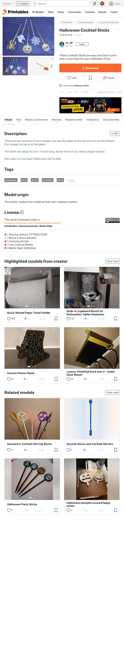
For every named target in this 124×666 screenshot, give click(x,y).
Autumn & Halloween (109, 22)
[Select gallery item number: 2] (30, 306)
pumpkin (48, 180)
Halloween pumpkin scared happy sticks (88, 504)
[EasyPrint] (94, 3)
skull (24, 180)
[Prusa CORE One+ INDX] (90, 105)
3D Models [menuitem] (38, 11)
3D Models (67, 22)
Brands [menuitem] (102, 11)
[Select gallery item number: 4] (35, 306)
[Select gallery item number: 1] (26, 306)
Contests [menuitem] (90, 11)
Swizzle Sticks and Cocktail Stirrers (90, 443)
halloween (10, 180)
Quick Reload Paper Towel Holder (29, 312)
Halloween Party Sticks (22, 504)
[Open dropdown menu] (118, 30)
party (60, 180)
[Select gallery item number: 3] (32, 306)
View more (112, 261)
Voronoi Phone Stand (20, 373)
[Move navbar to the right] (119, 12)
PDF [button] (116, 133)
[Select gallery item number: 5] (37, 306)
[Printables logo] (15, 12)
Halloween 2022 (81, 85)
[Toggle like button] (9, 319)
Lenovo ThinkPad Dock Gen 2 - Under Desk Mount (91, 373)
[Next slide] (51, 66)
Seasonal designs (86, 22)
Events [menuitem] (114, 11)
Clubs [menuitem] (60, 11)
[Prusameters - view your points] (102, 3)
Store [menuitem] (51, 11)
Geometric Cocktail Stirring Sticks (29, 443)
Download (92, 68)
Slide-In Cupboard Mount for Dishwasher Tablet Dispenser (85, 313)
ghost (35, 180)
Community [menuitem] (74, 11)
